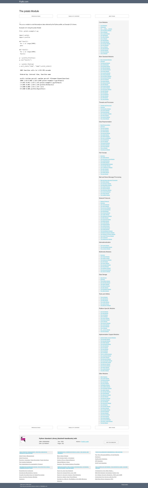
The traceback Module (105, 78)
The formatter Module (105, 165)
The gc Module (103, 53)
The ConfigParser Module (106, 167)
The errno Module (104, 79)
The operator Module (105, 43)
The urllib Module (104, 211)
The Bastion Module (105, 385)
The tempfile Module (105, 66)
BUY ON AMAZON (111, 442)
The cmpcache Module (105, 403)
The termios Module (105, 320)
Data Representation (105, 125)
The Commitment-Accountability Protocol (31, 464)
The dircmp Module (104, 400)
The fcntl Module (104, 311)
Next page (112, 16)
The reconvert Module (105, 419)
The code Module (104, 99)
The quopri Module (104, 146)
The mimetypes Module (105, 190)
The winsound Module (105, 270)
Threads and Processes (106, 105)
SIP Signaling (99, 461)
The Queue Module (104, 110)
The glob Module (104, 84)
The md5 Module (104, 91)
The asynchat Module (105, 209)
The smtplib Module (105, 226)
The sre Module (104, 352)
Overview (102, 61)
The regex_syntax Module (106, 421)
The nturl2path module (105, 362)
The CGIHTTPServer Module (107, 236)
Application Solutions (101, 459)
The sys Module (104, 47)
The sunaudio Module (105, 265)
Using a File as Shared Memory (66, 460)
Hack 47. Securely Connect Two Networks (69, 475)
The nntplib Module (104, 229)
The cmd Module (104, 382)
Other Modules (103, 377)
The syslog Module (104, 325)
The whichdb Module (105, 282)
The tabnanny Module (105, 305)
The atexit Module (104, 48)
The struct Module (104, 130)
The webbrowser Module (106, 239)
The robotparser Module (106, 216)
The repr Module (104, 141)
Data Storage (103, 277)
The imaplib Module (105, 224)
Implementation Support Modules (108, 337)
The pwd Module (104, 313)
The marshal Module (105, 133)
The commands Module (105, 113)
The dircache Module (105, 398)
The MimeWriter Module (106, 185)
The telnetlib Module (105, 227)
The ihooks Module (104, 357)
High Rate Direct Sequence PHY (104, 479)
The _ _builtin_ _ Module (106, 29)
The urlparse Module (105, 213)
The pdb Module (104, 298)
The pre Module (104, 351)
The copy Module (104, 45)
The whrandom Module (105, 89)
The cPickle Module (105, 136)
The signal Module (104, 118)
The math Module (104, 40)
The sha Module (104, 92)
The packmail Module (105, 191)
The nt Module (103, 328)
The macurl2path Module (106, 360)
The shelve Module (104, 284)
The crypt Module (104, 94)
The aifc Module (104, 261)
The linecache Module (105, 359)
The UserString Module (105, 76)
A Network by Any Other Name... (104, 470)
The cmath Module (104, 42)
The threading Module (105, 109)
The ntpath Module (104, 342)
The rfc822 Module (104, 182)
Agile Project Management (26, 456)
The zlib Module (104, 97)
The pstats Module (104, 303)
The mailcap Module (105, 188)
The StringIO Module (105, 68)
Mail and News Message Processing (108, 180)
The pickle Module (104, 135)
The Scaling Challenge (25, 462)
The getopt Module (104, 81)
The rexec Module (104, 383)
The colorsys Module (105, 271)
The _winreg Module (105, 329)
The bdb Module (104, 300)
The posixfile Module (105, 409)
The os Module (103, 32)
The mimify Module (104, 193)
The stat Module (104, 35)
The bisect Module (104, 411)
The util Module (104, 405)
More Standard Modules (106, 59)
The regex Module (104, 416)
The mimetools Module (105, 183)
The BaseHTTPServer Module (107, 232)
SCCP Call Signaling (101, 463)
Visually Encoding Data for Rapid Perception (31, 475)
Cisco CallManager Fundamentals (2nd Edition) (109, 452)
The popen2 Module (105, 117)
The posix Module (104, 331)
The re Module (103, 38)
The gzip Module (104, 174)
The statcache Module (105, 395)
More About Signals (62, 456)
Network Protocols (104, 201)
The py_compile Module (106, 354)
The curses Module (104, 318)
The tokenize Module (105, 364)
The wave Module (104, 266)
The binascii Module (105, 149)
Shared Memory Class (63, 462)
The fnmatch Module (105, 86)
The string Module (104, 37)
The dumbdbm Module (105, 289)
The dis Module (104, 297)
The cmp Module (104, 401)
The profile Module (104, 302)
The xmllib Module (104, 157)
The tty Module (103, 321)
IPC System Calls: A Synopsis (65, 458)
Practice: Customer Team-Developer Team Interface (34, 460)
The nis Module (104, 316)
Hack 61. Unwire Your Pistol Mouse (67, 477)
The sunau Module (104, 263)
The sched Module (104, 393)
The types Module (104, 52)
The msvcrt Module (104, 326)
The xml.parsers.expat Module (107, 159)
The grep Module (104, 396)
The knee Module (104, 413)
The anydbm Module (105, 281)
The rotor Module (104, 96)
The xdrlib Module (104, 131)
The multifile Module (105, 195)
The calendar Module (105, 391)
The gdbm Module (104, 291)
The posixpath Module (105, 344)
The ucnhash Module (105, 248)
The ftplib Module (104, 217)
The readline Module (105, 386)
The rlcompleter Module (106, 388)
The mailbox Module (105, 187)
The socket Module (104, 204)
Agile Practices (23, 458)
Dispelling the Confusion (26, 470)
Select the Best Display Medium (28, 477)
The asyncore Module (105, 208)
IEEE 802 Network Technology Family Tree (107, 472)
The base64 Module (105, 143)
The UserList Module (105, 74)
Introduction (103, 27)
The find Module (104, 423)
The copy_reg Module (105, 138)
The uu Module (103, 148)
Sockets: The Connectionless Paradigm (68, 464)
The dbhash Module (105, 286)
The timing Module (104, 408)
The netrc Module (104, 169)
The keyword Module (105, 365)
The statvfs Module (104, 390)
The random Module (105, 87)
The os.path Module (105, 33)
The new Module (104, 349)
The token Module (104, 370)
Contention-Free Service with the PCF (105, 477)
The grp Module (104, 315)
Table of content (74, 16)
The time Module (104, 50)
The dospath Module (105, 339)
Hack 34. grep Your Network (65, 470)
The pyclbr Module (104, 378)
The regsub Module (105, 418)
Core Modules (103, 25)
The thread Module (104, 112)
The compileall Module (105, 355)
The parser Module (104, 367)
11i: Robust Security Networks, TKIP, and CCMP (108, 475)
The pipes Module (104, 115)
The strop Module (104, 346)
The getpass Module (105, 83)
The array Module (104, 128)
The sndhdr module (105, 258)
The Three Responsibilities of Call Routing (107, 454)
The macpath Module (105, 341)
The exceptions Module (105, 30)
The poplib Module (104, 222)
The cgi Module (104, 237)
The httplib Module (104, 221)
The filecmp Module (105, 380)
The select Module (104, 206)
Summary (98, 457)
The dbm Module (104, 287)
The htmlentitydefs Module (106, 164)
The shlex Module (104, 170)
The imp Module (104, 347)
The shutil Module (104, 64)
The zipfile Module (104, 172)
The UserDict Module (105, 73)
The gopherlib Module (105, 219)
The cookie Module (104, 214)
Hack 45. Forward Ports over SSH (66, 472)
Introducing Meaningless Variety (28, 472)
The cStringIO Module (105, 69)
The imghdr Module (105, 256)
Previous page (36, 16)
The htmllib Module (104, 162)
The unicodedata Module (106, 247)
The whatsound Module (105, 260)
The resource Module (105, 323)
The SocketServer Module (106, 231)
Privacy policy (125, 484)
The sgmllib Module (105, 161)
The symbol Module (105, 369)
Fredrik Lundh (85, 441)
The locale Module (104, 245)
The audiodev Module (105, 268)
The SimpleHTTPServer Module (107, 234)
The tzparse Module (105, 414)
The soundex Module (105, 406)
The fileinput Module (105, 63)
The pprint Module (104, 139)
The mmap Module (104, 71)
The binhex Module (104, 144)
